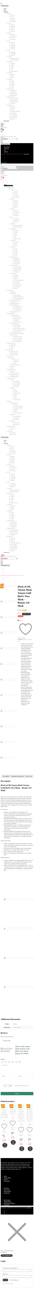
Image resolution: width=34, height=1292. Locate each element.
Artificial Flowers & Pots (15, 364)
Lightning (12, 358)
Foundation (13, 63)
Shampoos (13, 24)
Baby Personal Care (14, 353)
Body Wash (13, 37)
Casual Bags (16, 419)
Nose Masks (13, 21)
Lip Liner (12, 82)
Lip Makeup (9, 79)
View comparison (7, 1255)
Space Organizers (14, 334)
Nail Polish (9, 56)
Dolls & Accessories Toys (19, 298)
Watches (12, 379)
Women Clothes (14, 434)
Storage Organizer (10, 313)
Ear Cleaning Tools (14, 116)
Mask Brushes (13, 92)
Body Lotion (13, 39)
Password (8, 1274)
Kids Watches (16, 386)
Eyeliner (12, 76)
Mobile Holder (13, 344)
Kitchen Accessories (14, 373)
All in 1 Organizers (17, 331)
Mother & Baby (10, 349)
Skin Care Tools (14, 117)
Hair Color (13, 31)
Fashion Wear (10, 431)
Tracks (5, 1179)
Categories (6, 11)
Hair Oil (12, 29)
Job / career (7, 1189)
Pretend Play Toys (14, 301)
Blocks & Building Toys (18, 296)
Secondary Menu (5, 144)
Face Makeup (10, 61)
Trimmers (12, 109)
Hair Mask (13, 26)
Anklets (15, 397)
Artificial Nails (13, 53)
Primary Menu (4, 5)
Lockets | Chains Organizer (19, 329)
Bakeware (12, 371)
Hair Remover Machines (15, 111)
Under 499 (13, 47)
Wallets (15, 411)
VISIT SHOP (26, 154)
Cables (12, 348)
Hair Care (9, 23)
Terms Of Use (7, 1201)
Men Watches (16, 381)
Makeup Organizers (11, 96)
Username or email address (12, 1268)
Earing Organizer (17, 324)
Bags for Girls (16, 424)
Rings (15, 396)
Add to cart (26, 614)
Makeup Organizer (17, 316)
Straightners (13, 106)
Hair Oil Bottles (14, 114)
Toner (12, 69)
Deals (8, 40)
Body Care (9, 32)
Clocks (12, 368)
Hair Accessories (17, 399)
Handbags (9, 401)
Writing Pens (13, 427)
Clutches (15, 404)
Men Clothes (13, 432)
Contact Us (7, 1193)
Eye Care (12, 16)
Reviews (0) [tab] (29, 776)
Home (5, 8)
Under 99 (12, 42)
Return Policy (6, 120)
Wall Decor (13, 366)
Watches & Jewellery (11, 378)
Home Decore (10, 356)
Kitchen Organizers (17, 341)
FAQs (5, 1176)
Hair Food (13, 28)
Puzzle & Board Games (15, 303)
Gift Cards (6, 1204)
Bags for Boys (17, 422)
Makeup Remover (14, 71)
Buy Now (20, 616)
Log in (5, 1280)
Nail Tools (13, 55)
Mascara (12, 77)
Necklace (15, 391)
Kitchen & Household (11, 369)
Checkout (6, 148)
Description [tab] (6, 776)
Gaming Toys (13, 293)
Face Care (12, 15)
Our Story (6, 1188)
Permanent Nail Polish (15, 58)
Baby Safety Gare (14, 351)
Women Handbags (14, 402)
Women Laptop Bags (18, 412)
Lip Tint (12, 87)
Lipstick (12, 80)
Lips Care (12, 18)
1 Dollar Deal (13, 45)
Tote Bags (16, 409)
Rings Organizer (17, 326)
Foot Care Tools (14, 36)
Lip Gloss (12, 85)
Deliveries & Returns (9, 1203)
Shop (5, 10)
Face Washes (13, 20)
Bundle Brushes (14, 90)
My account (7, 146)
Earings (15, 389)
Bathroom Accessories (15, 374)
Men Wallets (16, 417)
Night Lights (16, 361)
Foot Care (12, 119)
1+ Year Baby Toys (17, 308)
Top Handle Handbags (18, 407)
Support (6, 151)
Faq (5, 150)
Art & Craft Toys (17, 295)
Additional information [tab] (17, 776)
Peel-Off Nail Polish (15, 60)
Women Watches (17, 383)
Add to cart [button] (4, 1145)
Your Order (7, 1181)
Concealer (12, 64)
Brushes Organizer (14, 100)
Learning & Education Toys (16, 300)
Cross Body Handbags (18, 406)
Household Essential (15, 376)
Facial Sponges (14, 95)
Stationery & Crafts (11, 426)
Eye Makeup (9, 72)
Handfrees (13, 346)
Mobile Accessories (11, 343)
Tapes (12, 429)
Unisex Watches (17, 384)
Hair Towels (13, 108)
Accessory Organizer (18, 338)
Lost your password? (7, 1283)
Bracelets (15, 394)
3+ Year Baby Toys (17, 310)
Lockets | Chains (17, 392)
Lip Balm (12, 84)
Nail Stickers (13, 52)
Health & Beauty (10, 187)
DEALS (2, 555)
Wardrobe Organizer (18, 336)
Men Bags (13, 414)
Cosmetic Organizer (14, 98)
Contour (12, 68)
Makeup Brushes (10, 88)
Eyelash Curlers (14, 112)
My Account (7, 1200)
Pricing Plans (7, 1177)
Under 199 (13, 44)
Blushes (12, 66)
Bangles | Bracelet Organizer (19, 328)
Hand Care (13, 34)
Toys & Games (10, 290)
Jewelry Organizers (14, 323)
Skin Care (9, 13)
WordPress (29, 1207)
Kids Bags (13, 421)
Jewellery (12, 387)
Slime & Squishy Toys (15, 311)
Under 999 (13, 48)
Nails (8, 50)
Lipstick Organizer (14, 101)
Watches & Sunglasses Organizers (17, 333)
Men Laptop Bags (17, 416)
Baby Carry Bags (14, 354)
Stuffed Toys (13, 291)
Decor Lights (16, 359)
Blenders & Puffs (14, 93)
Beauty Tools (9, 104)
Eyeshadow (13, 74)
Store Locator (7, 1191)
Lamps (15, 363)
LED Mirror (13, 103)
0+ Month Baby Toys (18, 306)
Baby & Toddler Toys (15, 305)
